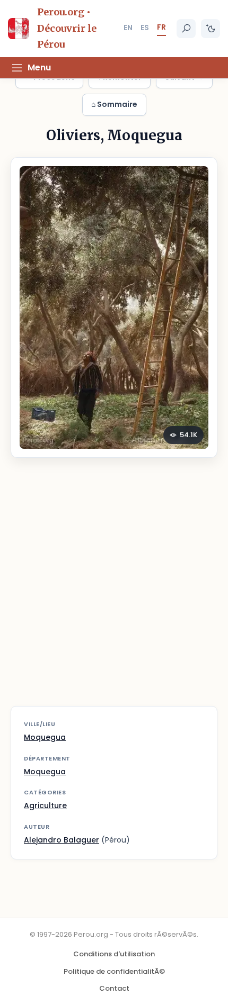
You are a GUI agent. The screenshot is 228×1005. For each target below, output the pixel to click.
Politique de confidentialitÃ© (114, 971)
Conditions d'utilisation (114, 954)
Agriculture (45, 805)
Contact (114, 988)
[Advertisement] (114, 588)
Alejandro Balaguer (61, 840)
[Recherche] (186, 28)
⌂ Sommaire (114, 104)
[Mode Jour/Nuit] (210, 28)
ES (145, 27)
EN (128, 27)
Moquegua (45, 737)
